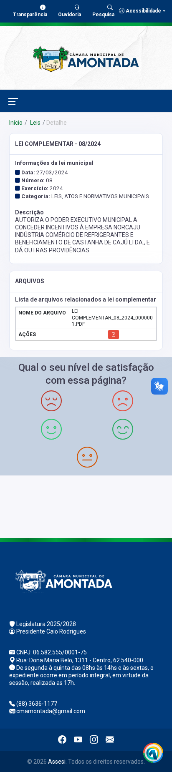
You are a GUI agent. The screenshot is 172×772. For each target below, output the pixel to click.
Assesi (57, 761)
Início (16, 122)
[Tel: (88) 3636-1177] (86, 505)
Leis (34, 122)
